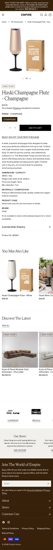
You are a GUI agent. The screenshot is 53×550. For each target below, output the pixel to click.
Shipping (17, 108)
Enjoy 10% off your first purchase (20, 137)
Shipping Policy (43, 528)
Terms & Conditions (34, 490)
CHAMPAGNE (10, 119)
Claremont (13, 420)
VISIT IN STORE (20, 450)
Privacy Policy (28, 528)
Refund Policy (8, 533)
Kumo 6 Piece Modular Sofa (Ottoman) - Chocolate (15, 370)
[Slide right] (30, 79)
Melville (36, 420)
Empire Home (15, 544)
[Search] (41, 14)
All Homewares (17, 22)
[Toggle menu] (3, 14)
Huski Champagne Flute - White (17, 295)
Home (4, 22)
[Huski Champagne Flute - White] (20, 276)
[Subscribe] (48, 483)
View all (6, 325)
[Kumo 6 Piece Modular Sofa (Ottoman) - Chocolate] (20, 350)
